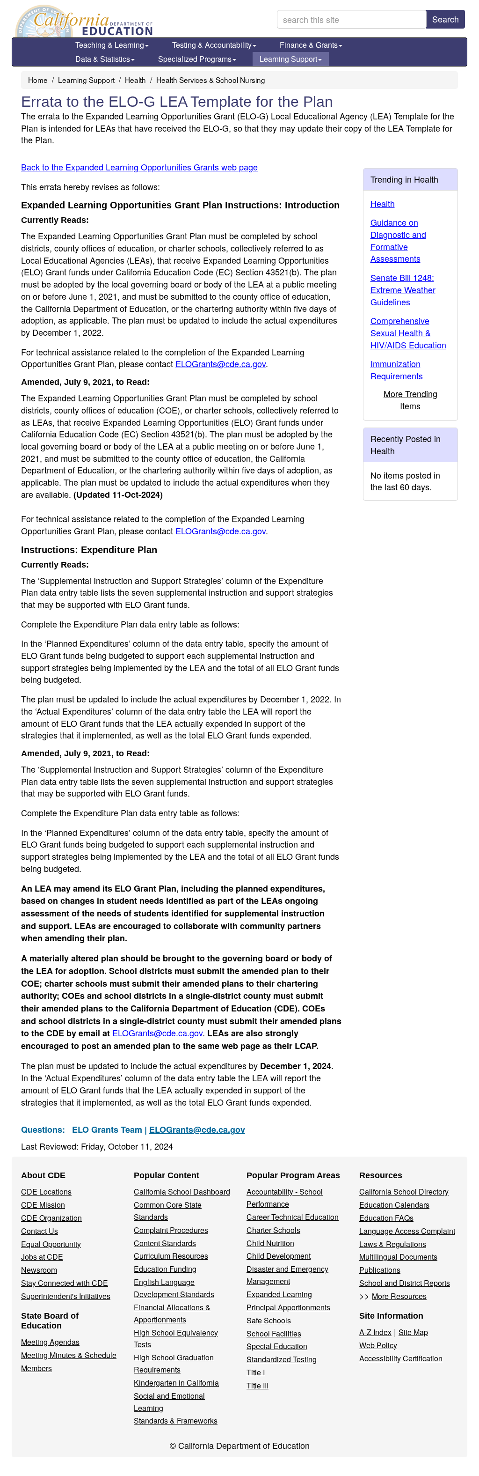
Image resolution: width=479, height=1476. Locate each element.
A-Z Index (375, 1332)
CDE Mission (43, 1204)
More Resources (399, 1296)
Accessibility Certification (401, 1358)
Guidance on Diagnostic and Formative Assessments (398, 240)
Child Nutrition (270, 1243)
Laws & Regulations (392, 1244)
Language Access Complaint (407, 1230)
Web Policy (378, 1345)
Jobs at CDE (42, 1256)
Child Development (279, 1255)
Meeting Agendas (50, 1341)
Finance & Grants (309, 44)
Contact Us (39, 1230)
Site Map (413, 1332)
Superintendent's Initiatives (65, 1296)
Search (445, 19)
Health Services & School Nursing (210, 79)
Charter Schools (273, 1230)
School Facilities (274, 1333)
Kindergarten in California (176, 1382)
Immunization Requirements (396, 369)
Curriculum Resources (171, 1255)
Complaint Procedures (171, 1230)
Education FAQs (386, 1217)
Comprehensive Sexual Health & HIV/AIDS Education (408, 332)
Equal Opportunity (51, 1244)
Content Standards (165, 1243)
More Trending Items (410, 399)
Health (135, 79)
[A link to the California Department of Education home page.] (82, 21)
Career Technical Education (293, 1216)
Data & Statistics (102, 58)
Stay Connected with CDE (64, 1282)
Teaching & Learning (109, 44)
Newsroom (39, 1269)
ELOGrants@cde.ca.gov (220, 363)
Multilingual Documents (398, 1256)
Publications (379, 1269)
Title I (256, 1372)
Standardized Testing (282, 1359)
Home (38, 79)
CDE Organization (51, 1217)
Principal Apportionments (288, 1307)
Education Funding (165, 1268)
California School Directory (404, 1191)
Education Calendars (394, 1204)
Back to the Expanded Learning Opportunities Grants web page (139, 167)
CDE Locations (46, 1191)
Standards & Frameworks (176, 1420)
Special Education (277, 1346)
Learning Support (288, 58)
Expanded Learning (279, 1294)
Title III (258, 1385)
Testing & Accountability (212, 44)
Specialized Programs (195, 58)
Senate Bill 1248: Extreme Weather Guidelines (402, 289)
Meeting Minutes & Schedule (68, 1355)
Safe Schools (269, 1320)
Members (36, 1368)
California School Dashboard (182, 1191)
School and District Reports (404, 1282)
